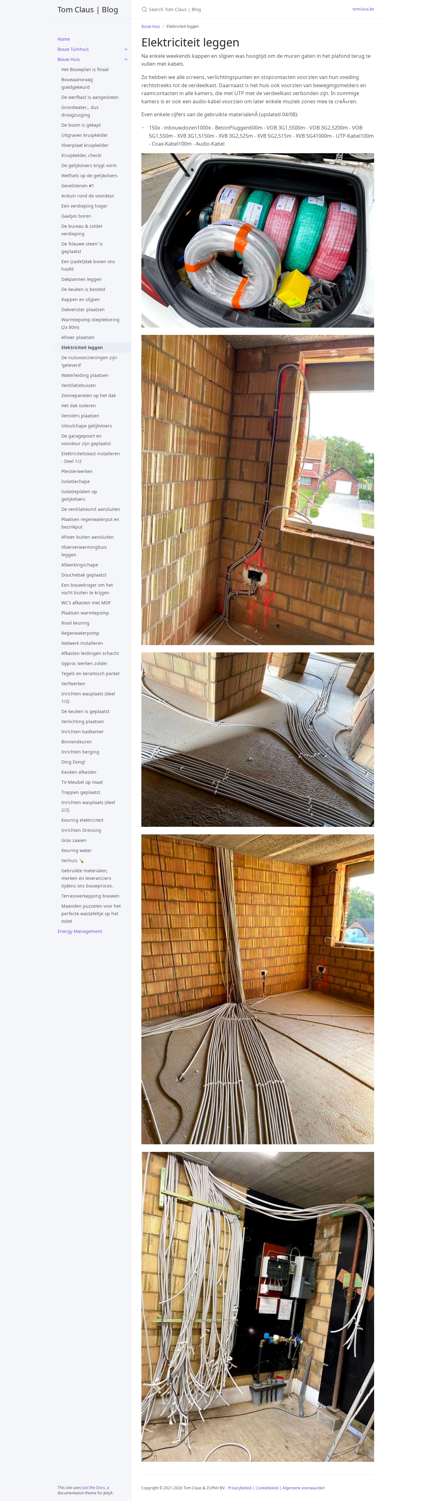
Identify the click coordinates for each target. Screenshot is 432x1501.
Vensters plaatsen (80, 416)
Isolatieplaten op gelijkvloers (79, 495)
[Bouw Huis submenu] (126, 59)
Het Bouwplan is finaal (85, 69)
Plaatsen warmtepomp (85, 613)
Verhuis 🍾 (72, 860)
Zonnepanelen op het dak (88, 395)
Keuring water (76, 850)
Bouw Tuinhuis (73, 49)
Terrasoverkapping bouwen (90, 896)
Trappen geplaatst (80, 792)
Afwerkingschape (79, 565)
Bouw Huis (69, 59)
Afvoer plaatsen (78, 337)
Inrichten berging (80, 752)
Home (64, 39)
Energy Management (80, 931)
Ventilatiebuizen (78, 385)
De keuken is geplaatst (85, 711)
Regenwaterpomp (80, 633)
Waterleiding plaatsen (84, 375)
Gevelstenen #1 (77, 186)
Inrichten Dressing (81, 830)
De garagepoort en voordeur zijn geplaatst (86, 439)
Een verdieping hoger (84, 206)
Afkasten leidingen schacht (90, 653)
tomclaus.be (363, 9)
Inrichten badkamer (82, 732)
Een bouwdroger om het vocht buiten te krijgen (87, 589)
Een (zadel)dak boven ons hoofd (88, 265)
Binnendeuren (76, 742)
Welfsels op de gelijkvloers (89, 175)
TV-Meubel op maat (82, 782)
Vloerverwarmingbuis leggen (84, 551)
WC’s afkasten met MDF (86, 603)
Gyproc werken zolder (84, 663)
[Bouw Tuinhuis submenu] (126, 49)
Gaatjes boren (76, 216)
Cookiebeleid (267, 1488)
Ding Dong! (73, 762)
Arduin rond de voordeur (87, 196)
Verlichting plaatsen (82, 721)
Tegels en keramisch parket (90, 673)
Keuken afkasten (78, 772)
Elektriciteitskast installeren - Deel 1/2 (90, 457)
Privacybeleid (239, 1488)
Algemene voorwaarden (303, 1488)
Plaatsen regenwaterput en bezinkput (90, 523)
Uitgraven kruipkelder (84, 135)
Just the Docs (93, 1487)
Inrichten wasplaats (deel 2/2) (88, 806)
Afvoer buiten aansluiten (87, 537)
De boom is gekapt (81, 125)
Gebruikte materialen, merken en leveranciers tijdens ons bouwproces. (87, 878)
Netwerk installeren (82, 643)
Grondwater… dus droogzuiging (80, 111)
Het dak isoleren (78, 405)
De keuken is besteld (83, 289)
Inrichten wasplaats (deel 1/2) (88, 697)
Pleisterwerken (77, 471)
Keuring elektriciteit (82, 820)
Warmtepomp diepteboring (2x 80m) (90, 323)
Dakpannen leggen (81, 279)
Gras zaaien (73, 840)
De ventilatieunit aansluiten (90, 509)
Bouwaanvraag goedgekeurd (77, 83)
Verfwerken (73, 684)
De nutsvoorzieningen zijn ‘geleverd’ (89, 361)
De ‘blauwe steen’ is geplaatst (82, 247)
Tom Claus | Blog (88, 9)
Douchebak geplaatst (83, 575)
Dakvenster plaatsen (83, 309)
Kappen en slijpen (80, 299)
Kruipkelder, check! (81, 155)
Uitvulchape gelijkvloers (86, 426)
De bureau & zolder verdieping (82, 230)
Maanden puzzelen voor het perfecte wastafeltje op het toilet (91, 913)
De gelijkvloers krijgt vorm (89, 165)
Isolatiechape (75, 481)
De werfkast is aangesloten (90, 97)
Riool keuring (75, 623)
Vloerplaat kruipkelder (84, 145)
